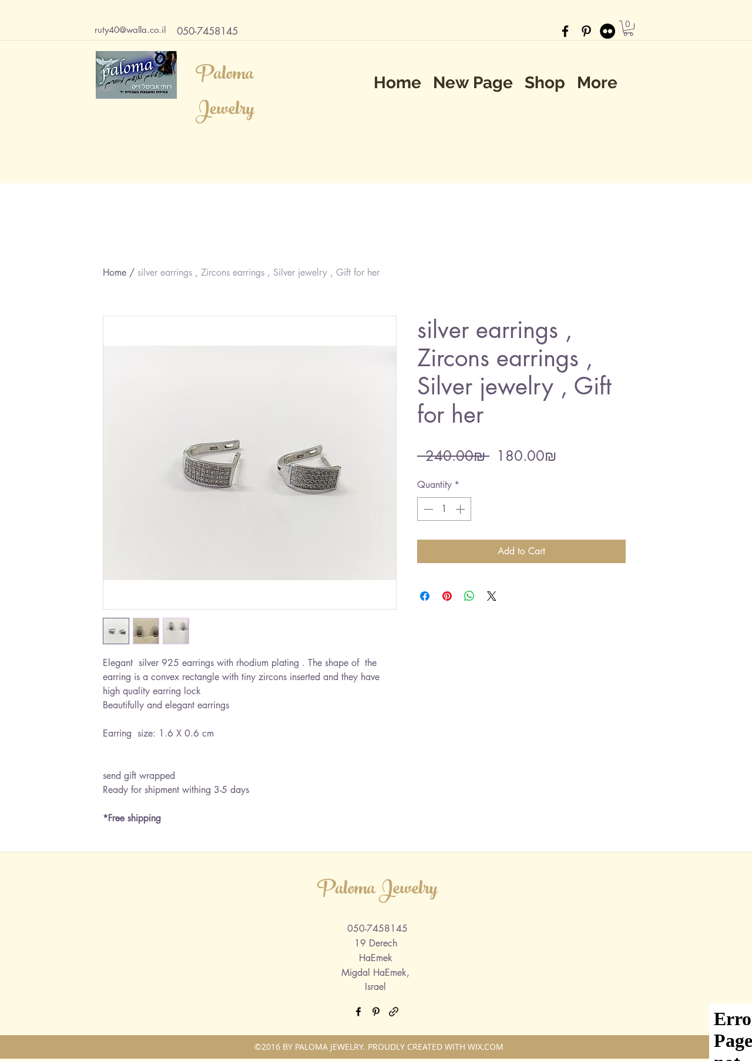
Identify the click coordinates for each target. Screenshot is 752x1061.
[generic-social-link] (394, 1012)
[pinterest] (586, 31)
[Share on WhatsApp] (469, 596)
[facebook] (565, 31)
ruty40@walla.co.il (130, 29)
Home (114, 272)
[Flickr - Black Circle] (607, 31)
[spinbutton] (444, 509)
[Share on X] (492, 596)
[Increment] (461, 509)
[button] (628, 28)
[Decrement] (427, 509)
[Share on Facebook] (425, 596)
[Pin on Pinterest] (447, 596)
